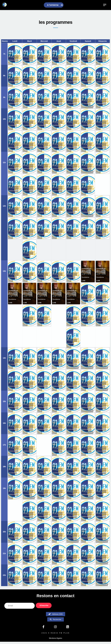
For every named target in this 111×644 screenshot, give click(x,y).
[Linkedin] (67, 627)
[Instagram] (55, 627)
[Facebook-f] (43, 627)
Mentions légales (55, 638)
